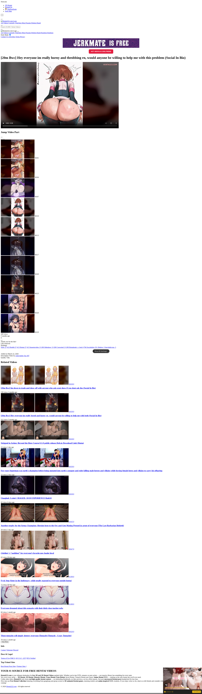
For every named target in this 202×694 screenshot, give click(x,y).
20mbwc (101, 347)
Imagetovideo (37, 347)
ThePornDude (12, 9)
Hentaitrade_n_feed (77, 347)
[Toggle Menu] (2, 19)
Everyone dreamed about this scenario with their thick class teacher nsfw (32, 608)
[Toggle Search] (2, 25)
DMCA (12, 658)
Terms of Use (5, 658)
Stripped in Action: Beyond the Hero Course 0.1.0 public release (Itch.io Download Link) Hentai (42, 443)
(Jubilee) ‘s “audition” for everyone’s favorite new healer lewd (27, 553)
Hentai (24, 347)
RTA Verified (31, 658)
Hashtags (50, 33)
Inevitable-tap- (110, 347)
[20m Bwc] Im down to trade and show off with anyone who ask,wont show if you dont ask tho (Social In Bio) (48, 388)
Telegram (9, 650)
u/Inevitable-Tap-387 (22, 356)
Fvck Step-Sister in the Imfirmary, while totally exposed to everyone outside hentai (36, 581)
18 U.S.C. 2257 (21, 658)
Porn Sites (8, 11)
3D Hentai (8, 5)
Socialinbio (92, 347)
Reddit (14, 347)
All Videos (4, 33)
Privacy (22, 37)
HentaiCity (8, 7)
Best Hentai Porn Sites (8, 666)
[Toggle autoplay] (2, 137)
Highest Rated (36, 33)
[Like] (2, 340)
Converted (63, 347)
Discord (15, 650)
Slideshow (50, 347)
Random (44, 33)
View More (5, 642)
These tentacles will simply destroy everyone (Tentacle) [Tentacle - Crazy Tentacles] (36, 636)
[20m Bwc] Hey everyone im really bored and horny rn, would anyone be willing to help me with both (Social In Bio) (51, 416)
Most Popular (26, 33)
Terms (17, 37)
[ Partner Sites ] (21, 666)
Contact (3, 650)
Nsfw (5, 347)
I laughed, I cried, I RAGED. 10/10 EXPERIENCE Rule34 (26, 498)
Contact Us (5, 37)
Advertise (12, 37)
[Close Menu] (18, 31)
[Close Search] (2, 29)
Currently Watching (15, 33)
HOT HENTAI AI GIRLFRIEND (101, 51)
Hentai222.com (11, 686)
